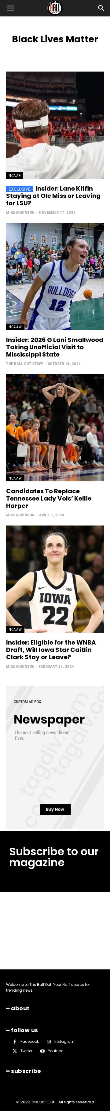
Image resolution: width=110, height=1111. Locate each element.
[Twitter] (15, 1051)
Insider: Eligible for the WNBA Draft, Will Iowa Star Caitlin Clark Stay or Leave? (51, 649)
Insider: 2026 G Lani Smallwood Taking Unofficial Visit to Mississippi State (54, 347)
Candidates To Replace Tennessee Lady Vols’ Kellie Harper (48, 498)
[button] (10, 8)
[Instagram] (49, 1042)
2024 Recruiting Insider (27, 52)
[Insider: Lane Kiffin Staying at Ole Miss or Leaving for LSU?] (55, 125)
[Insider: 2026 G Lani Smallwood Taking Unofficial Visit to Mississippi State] (55, 276)
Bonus (100, 52)
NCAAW (15, 327)
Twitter (26, 1050)
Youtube (55, 1050)
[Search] (101, 8)
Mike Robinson (20, 212)
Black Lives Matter (71, 52)
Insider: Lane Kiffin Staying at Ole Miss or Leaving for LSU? (53, 195)
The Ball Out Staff (24, 363)
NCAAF (15, 175)
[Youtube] (42, 1051)
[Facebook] (15, 1042)
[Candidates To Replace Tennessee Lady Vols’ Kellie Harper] (55, 427)
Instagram (64, 1041)
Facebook (29, 1041)
